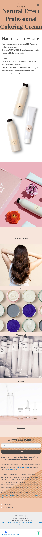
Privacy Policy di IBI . (11, 469)
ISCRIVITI (21, 452)
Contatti (3, 522)
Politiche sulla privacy (22, 467)
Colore (21, 381)
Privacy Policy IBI (13, 522)
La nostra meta (21, 289)
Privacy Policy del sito (28, 522)
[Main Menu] (38, 5)
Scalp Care (21, 428)
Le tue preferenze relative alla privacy (20, 532)
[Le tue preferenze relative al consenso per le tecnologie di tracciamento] (38, 533)
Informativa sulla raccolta (11, 535)
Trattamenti (21, 335)
